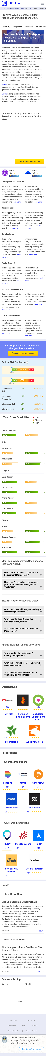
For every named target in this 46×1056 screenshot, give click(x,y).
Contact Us (34, 1025)
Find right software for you (31, 1049)
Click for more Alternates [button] (29, 161)
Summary (6, 27)
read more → (18, 202)
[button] (42, 3)
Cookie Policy (12, 1025)
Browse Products (13, 1031)
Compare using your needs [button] (23, 353)
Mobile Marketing (13, 8)
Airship (30, 8)
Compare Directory (31, 1031)
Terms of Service (31, 1020)
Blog (23, 1025)
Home (3, 8)
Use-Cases (29, 27)
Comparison (17, 27)
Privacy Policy (13, 1020)
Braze (23, 8)
